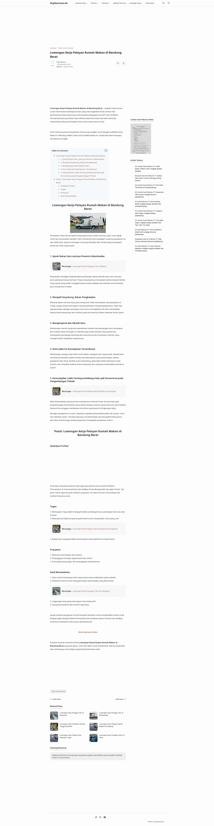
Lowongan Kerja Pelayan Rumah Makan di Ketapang (111, 725)
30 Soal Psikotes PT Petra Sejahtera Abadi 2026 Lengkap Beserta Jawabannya (148, 232)
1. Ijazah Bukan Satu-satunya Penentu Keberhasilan (82, 159)
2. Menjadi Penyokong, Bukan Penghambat (79, 162)
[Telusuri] (169, 3)
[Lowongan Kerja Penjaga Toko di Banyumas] (54, 719)
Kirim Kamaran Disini (87, 632)
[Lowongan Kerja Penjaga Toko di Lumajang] (56, 594)
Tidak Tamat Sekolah (58, 691)
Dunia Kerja (150, 3)
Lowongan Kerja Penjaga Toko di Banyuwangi (111, 714)
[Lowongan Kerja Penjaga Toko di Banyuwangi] (94, 719)
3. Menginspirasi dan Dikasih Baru (75, 166)
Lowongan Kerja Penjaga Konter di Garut (111, 736)
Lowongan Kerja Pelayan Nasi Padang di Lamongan (94, 391)
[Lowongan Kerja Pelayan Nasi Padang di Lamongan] (56, 394)
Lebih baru (119, 699)
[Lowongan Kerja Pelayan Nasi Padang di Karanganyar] (56, 532)
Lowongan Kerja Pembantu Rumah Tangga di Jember (72, 725)
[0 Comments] (118, 63)
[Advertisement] (107, 26)
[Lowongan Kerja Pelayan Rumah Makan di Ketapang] (94, 730)
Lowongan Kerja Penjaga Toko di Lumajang (90, 591)
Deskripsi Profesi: (68, 186)
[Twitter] (100, 818)
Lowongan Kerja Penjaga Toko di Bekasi (89, 266)
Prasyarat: (65, 192)
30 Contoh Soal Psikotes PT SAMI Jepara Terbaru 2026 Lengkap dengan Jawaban (148, 168)
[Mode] (163, 3)
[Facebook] (96, 818)
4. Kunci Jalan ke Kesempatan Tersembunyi (79, 169)
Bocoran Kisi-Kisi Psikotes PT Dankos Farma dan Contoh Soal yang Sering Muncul (148, 178)
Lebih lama (56, 699)
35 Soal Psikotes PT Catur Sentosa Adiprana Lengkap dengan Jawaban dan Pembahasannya (149, 248)
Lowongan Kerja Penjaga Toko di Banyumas (72, 714)
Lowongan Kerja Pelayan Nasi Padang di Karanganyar (95, 528)
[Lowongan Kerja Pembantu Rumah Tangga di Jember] (54, 730)
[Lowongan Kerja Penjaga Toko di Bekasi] (56, 269)
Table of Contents (60, 150)
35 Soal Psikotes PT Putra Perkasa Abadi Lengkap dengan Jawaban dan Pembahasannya (148, 203)
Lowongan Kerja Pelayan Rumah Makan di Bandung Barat (80, 155)
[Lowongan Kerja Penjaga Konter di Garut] (94, 741)
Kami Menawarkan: (69, 196)
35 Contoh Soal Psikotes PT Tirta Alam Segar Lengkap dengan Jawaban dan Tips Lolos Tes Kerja (149, 222)
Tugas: (63, 189)
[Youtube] (105, 818)
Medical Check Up (119, 3)
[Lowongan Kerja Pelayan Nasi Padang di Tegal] (54, 741)
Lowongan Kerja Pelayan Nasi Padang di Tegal (70, 736)
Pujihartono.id (58, 3)
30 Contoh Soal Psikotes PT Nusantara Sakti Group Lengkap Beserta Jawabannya (149, 194)
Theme (149, 822)
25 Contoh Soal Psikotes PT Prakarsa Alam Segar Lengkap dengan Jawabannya (148, 213)
